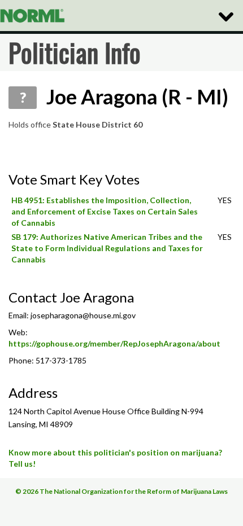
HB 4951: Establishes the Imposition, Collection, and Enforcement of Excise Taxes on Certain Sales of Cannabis (104, 211)
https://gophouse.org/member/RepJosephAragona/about (114, 343)
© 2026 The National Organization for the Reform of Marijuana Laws (121, 491)
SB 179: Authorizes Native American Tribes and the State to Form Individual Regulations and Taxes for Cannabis (107, 248)
